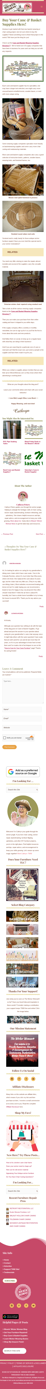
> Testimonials (8, 1272)
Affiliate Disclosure (12, 1107)
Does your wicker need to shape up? (19, 1166)
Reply (42, 606)
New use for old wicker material (17, 1170)
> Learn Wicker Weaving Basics (15, 1339)
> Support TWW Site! (11, 1269)
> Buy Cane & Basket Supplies (15, 1336)
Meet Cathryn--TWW (24, 853)
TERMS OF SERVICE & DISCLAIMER (31, 1363)
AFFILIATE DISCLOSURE (23, 1366)
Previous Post (7, 534)
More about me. (15, 521)
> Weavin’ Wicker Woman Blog (15, 1329)
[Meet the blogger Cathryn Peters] (23, 811)
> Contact (6, 1263)
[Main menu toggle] (41, 6)
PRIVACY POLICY (7, 1363)
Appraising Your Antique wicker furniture (20, 1173)
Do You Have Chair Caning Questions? (19, 1177)
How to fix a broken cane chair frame (19, 1162)
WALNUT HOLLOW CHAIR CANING (23, 1216)
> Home (6, 1260)
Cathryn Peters (17, 613)
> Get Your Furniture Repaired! (15, 1332)
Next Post (40, 534)
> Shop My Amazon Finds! (13, 1342)
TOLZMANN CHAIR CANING (20, 1219)
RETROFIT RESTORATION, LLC (21, 1208)
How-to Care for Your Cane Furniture (17, 648)
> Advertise (7, 1266)
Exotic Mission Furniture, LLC (20, 1212)
